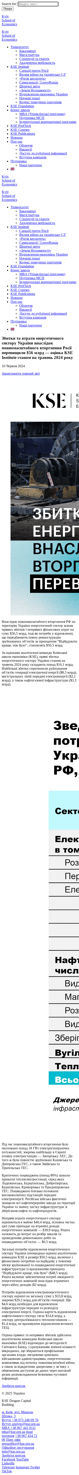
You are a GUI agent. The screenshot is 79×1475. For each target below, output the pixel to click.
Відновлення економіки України (43, 94)
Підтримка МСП (31, 118)
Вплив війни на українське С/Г (42, 74)
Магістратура (29, 55)
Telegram (8, 1467)
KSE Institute (20, 66)
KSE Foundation (22, 106)
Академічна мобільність (37, 63)
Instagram (23, 1467)
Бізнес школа (20, 110)
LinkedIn (8, 1463)
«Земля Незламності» (35, 90)
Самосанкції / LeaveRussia (38, 82)
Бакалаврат (27, 51)
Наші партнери (30, 165)
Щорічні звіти (29, 86)
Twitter (35, 1467)
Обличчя (25, 145)
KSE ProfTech (21, 126)
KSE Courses (20, 130)
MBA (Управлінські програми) (42, 114)
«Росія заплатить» (32, 78)
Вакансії (25, 149)
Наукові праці (29, 98)
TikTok (7, 1471)
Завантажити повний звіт (21, 373)
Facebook (8, 1459)
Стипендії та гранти (34, 59)
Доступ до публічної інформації (43, 153)
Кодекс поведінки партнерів (40, 102)
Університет (20, 47)
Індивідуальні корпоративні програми (47, 122)
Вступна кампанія (32, 157)
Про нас (17, 141)
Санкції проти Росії (33, 70)
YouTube (22, 1459)
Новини (17, 137)
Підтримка (19, 161)
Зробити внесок (13, 1386)
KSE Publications (23, 133)
